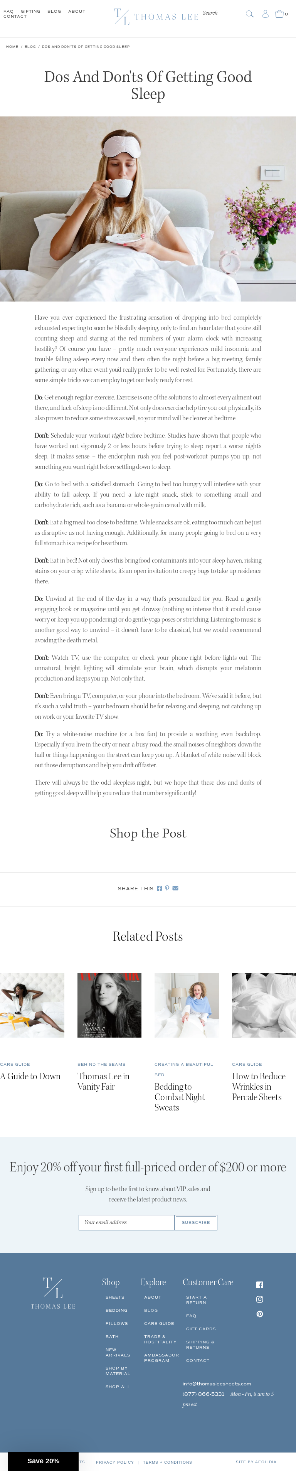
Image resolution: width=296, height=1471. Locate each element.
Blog (54, 11)
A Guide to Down (30, 1077)
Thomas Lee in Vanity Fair (103, 1082)
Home (12, 47)
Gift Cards (201, 1328)
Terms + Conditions (167, 1462)
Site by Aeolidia (256, 1462)
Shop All (118, 1386)
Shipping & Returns (200, 1345)
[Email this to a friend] (174, 889)
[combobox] (228, 12)
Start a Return (196, 1300)
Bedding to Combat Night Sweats (180, 1098)
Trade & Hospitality (160, 1339)
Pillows (117, 1323)
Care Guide (159, 1323)
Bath (112, 1336)
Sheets (115, 1297)
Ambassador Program (161, 1358)
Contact (15, 16)
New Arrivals (118, 1352)
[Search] (250, 13)
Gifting (30, 11)
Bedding (117, 1310)
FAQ (8, 11)
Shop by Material (118, 1371)
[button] (43, 1461)
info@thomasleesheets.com (217, 1384)
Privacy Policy (115, 1462)
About (77, 11)
